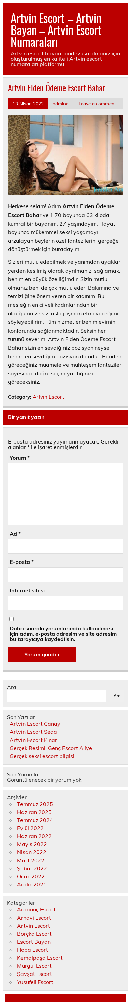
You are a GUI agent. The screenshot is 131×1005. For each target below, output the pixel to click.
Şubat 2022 (32, 868)
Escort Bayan (34, 941)
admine (60, 103)
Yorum (20, 457)
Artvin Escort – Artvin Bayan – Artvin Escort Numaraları (56, 29)
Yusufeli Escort (35, 982)
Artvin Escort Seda (33, 731)
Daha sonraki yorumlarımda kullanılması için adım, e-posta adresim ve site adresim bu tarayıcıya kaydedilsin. (63, 634)
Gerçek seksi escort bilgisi (42, 756)
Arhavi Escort (34, 917)
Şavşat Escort (34, 973)
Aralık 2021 (32, 884)
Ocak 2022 (31, 876)
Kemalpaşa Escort (40, 957)
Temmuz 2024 (35, 820)
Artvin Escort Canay (35, 723)
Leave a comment (97, 103)
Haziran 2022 (34, 836)
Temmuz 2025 (35, 804)
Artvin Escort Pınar (33, 739)
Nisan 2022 (31, 852)
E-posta (22, 562)
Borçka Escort (34, 933)
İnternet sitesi (27, 590)
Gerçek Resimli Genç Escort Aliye (51, 748)
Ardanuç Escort (36, 909)
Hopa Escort (32, 949)
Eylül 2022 (30, 828)
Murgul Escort (34, 965)
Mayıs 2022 (32, 844)
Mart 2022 (30, 860)
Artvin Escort (48, 397)
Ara (11, 687)
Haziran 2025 (34, 812)
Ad (15, 533)
